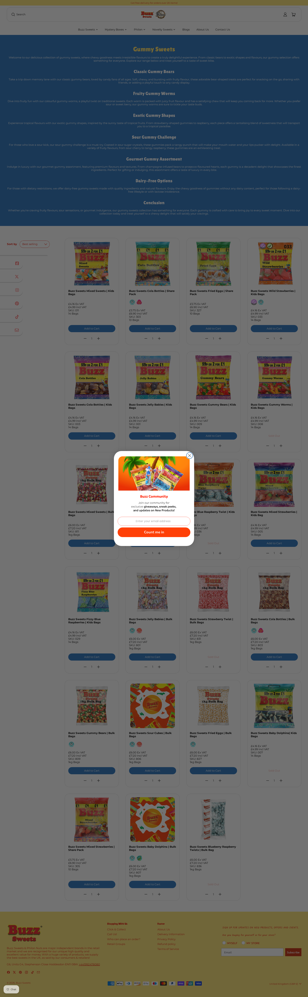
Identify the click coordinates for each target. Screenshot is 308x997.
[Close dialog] (189, 455)
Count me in (154, 532)
